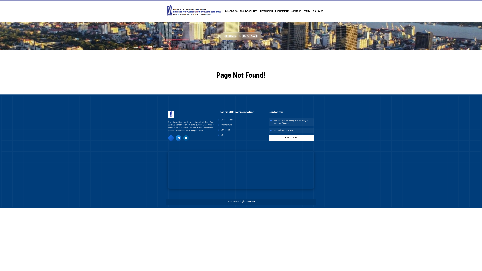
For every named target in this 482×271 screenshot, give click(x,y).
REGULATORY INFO (248, 11)
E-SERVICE (318, 11)
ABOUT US (296, 11)
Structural (225, 130)
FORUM (307, 11)
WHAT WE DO (231, 11)
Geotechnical (227, 120)
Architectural (226, 125)
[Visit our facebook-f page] (171, 138)
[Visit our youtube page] (186, 138)
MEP (222, 135)
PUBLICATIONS (282, 11)
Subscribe (291, 138)
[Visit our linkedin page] (178, 138)
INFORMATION (266, 11)
